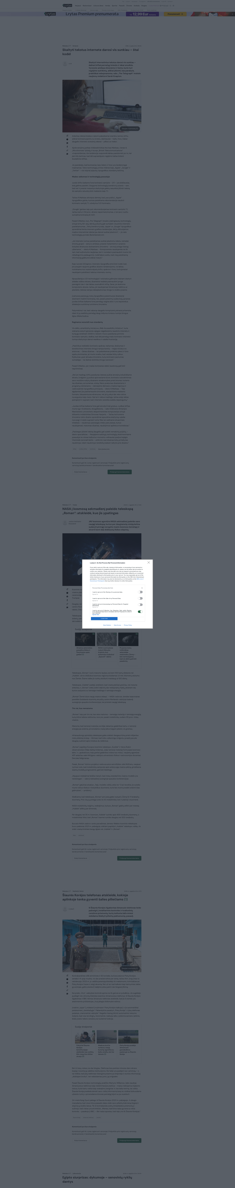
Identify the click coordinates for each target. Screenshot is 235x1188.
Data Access (117, 625)
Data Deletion (107, 625)
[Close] (149, 563)
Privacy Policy (128, 625)
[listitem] (117, 588)
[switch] (140, 592)
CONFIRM (104, 618)
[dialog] (117, 594)
